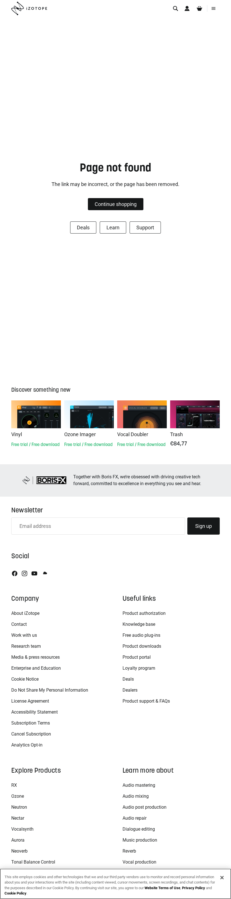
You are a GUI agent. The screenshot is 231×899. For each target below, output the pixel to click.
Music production (140, 840)
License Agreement (30, 701)
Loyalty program (139, 668)
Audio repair (134, 818)
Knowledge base (139, 624)
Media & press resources (35, 657)
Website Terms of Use (162, 888)
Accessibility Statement (34, 712)
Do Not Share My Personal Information (49, 690)
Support (145, 227)
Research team (26, 646)
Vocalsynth (22, 829)
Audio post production (144, 807)
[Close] (222, 877)
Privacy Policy (193, 888)
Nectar (17, 818)
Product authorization (144, 613)
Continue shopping (116, 204)
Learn (112, 227)
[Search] (175, 8)
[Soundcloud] (44, 573)
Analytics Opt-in (27, 745)
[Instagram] (24, 573)
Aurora (18, 840)
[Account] (187, 8)
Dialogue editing (139, 829)
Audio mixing (136, 796)
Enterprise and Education (36, 668)
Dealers (130, 690)
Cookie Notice (25, 679)
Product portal (137, 657)
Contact (19, 624)
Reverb (129, 851)
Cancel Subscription (31, 734)
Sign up (203, 526)
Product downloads (142, 646)
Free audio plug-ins (141, 635)
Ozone (17, 796)
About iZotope (25, 613)
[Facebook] (14, 573)
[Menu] (213, 8)
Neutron (19, 807)
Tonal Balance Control (33, 862)
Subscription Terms (30, 723)
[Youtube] (34, 573)
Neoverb (19, 851)
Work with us (24, 635)
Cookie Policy (15, 893)
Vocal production (139, 862)
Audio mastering (139, 785)
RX (14, 785)
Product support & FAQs (146, 701)
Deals (83, 227)
